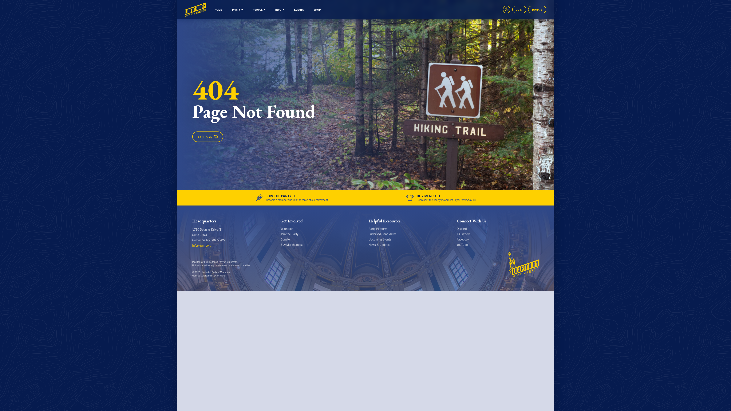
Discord (462, 228)
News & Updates (379, 244)
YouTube (462, 244)
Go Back (205, 137)
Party (236, 9)
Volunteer (286, 228)
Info (278, 9)
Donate (537, 9)
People (258, 9)
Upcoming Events (380, 239)
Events (299, 9)
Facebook (463, 239)
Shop (317, 9)
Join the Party (289, 234)
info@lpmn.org (201, 245)
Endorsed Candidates (382, 234)
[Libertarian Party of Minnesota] (195, 9)
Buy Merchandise (291, 244)
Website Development (202, 275)
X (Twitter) (463, 234)
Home (218, 9)
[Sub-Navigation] (242, 10)
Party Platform (378, 228)
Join (519, 9)
